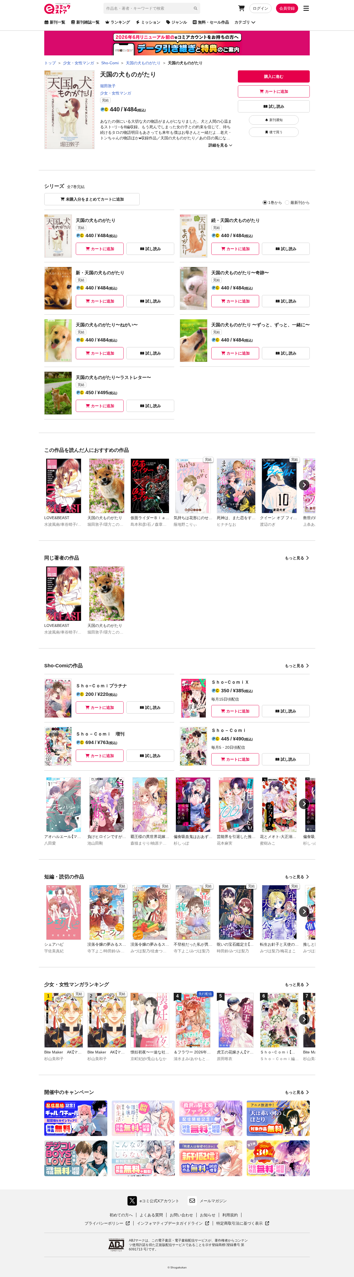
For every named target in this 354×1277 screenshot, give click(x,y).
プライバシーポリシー (107, 1223)
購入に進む (273, 76)
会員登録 (287, 8)
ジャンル (179, 22)
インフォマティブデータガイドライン (170, 1223)
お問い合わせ (181, 1215)
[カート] (241, 8)
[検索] (195, 8)
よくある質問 (151, 1215)
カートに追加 (276, 91)
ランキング (120, 22)
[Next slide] (304, 485)
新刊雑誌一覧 (88, 22)
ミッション (150, 22)
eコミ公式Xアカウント (154, 1202)
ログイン (260, 8)
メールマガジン (213, 1201)
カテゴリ (242, 22)
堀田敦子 (108, 86)
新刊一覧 (57, 22)
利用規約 (230, 1215)
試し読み (276, 106)
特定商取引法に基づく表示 (242, 1223)
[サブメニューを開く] (306, 8)
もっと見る (294, 558)
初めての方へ (121, 1215)
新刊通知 (276, 120)
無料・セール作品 (213, 22)
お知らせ (207, 1215)
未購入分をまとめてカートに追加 (95, 199)
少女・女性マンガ (115, 93)
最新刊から (300, 202)
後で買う (276, 132)
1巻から (275, 202)
